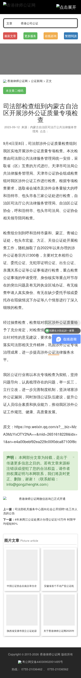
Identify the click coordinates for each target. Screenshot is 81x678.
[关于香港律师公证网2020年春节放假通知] (59, 610)
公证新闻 (37, 81)
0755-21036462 (31, 669)
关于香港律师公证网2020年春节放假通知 (59, 631)
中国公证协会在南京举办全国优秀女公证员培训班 (22, 586)
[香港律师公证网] (19, 5)
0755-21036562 (57, 669)
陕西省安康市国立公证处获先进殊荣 (22, 631)
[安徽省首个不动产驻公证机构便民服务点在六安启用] (59, 565)
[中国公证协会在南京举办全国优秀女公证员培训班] (22, 565)
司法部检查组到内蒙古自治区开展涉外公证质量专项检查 (40, 112)
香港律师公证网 (17, 81)
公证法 (53, 352)
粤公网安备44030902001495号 (42, 662)
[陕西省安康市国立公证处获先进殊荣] (22, 610)
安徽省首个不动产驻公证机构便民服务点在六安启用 (59, 586)
